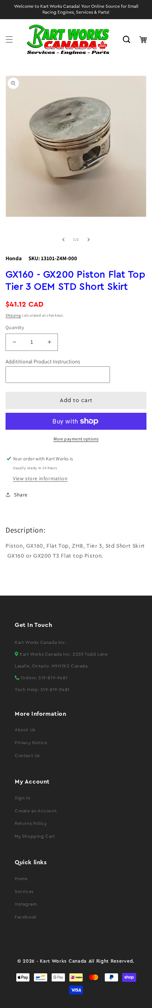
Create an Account (36, 811)
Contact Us (27, 755)
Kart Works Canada (63, 961)
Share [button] (21, 494)
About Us (25, 730)
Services (24, 891)
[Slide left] (63, 239)
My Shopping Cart (35, 836)
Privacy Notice (31, 742)
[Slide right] (88, 239)
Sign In (22, 798)
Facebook (26, 917)
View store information (40, 478)
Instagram (26, 904)
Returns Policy (30, 823)
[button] (9, 39)
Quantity (15, 327)
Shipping (13, 315)
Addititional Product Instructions (43, 361)
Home (21, 878)
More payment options (76, 439)
